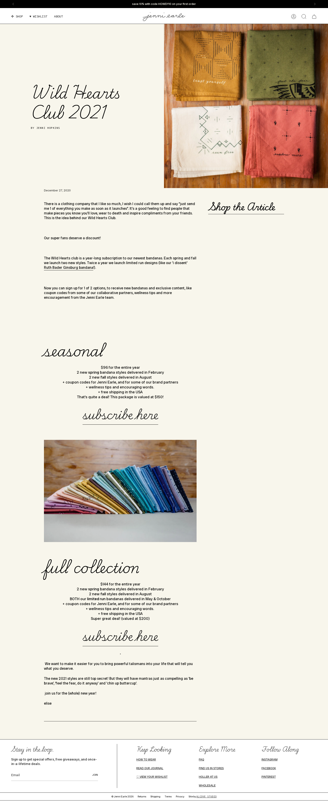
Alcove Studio (206, 796)
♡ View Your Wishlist (152, 777)
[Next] (315, 4)
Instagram (270, 759)
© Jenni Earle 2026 (122, 796)
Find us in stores (211, 768)
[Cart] (314, 16)
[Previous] (13, 4)
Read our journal (149, 768)
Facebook (269, 768)
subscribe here (120, 414)
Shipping (155, 796)
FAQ (201, 759)
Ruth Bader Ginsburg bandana (68, 267)
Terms (168, 796)
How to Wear (146, 759)
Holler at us (208, 777)
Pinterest (269, 777)
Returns (142, 796)
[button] (17, 16)
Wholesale (207, 785)
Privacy (180, 796)
